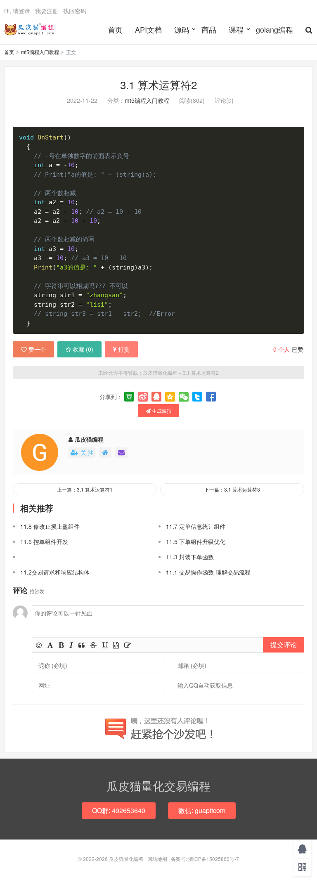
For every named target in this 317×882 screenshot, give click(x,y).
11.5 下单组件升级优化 (195, 541)
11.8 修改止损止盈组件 (50, 526)
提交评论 (283, 644)
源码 (181, 29)
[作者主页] (105, 452)
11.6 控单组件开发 (44, 541)
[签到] (127, 645)
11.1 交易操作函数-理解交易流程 (208, 572)
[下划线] (105, 645)
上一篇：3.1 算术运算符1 (85, 489)
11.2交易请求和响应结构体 (55, 572)
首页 (115, 29)
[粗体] (61, 645)
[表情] (39, 645)
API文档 (148, 29)
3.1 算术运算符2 (158, 84)
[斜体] (71, 645)
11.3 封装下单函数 (190, 557)
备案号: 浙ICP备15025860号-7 (205, 858)
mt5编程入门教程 (40, 51)
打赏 (124, 349)
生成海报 (161, 410)
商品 (208, 29)
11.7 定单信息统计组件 (195, 526)
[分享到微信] (184, 397)
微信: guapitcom (201, 810)
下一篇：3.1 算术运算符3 (232, 489)
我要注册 (46, 11)
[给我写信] (121, 452)
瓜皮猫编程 (89, 439)
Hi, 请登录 (17, 11)
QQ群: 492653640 (118, 810)
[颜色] (50, 645)
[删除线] (93, 645)
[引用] (81, 645)
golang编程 (274, 29)
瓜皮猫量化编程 (29, 29)
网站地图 (157, 858)
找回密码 (74, 11)
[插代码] (116, 645)
